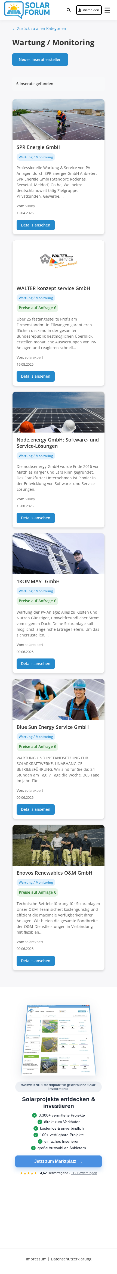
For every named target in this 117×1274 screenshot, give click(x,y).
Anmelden (91, 10)
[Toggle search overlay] (68, 10)
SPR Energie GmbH (39, 147)
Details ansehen (35, 225)
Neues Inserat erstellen (40, 59)
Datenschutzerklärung (71, 1258)
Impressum (36, 1258)
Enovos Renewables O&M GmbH (55, 872)
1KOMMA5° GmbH (38, 581)
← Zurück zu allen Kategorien (39, 28)
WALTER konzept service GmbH (53, 288)
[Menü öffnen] (107, 10)
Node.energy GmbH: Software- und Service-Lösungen (58, 442)
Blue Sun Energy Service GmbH (53, 727)
